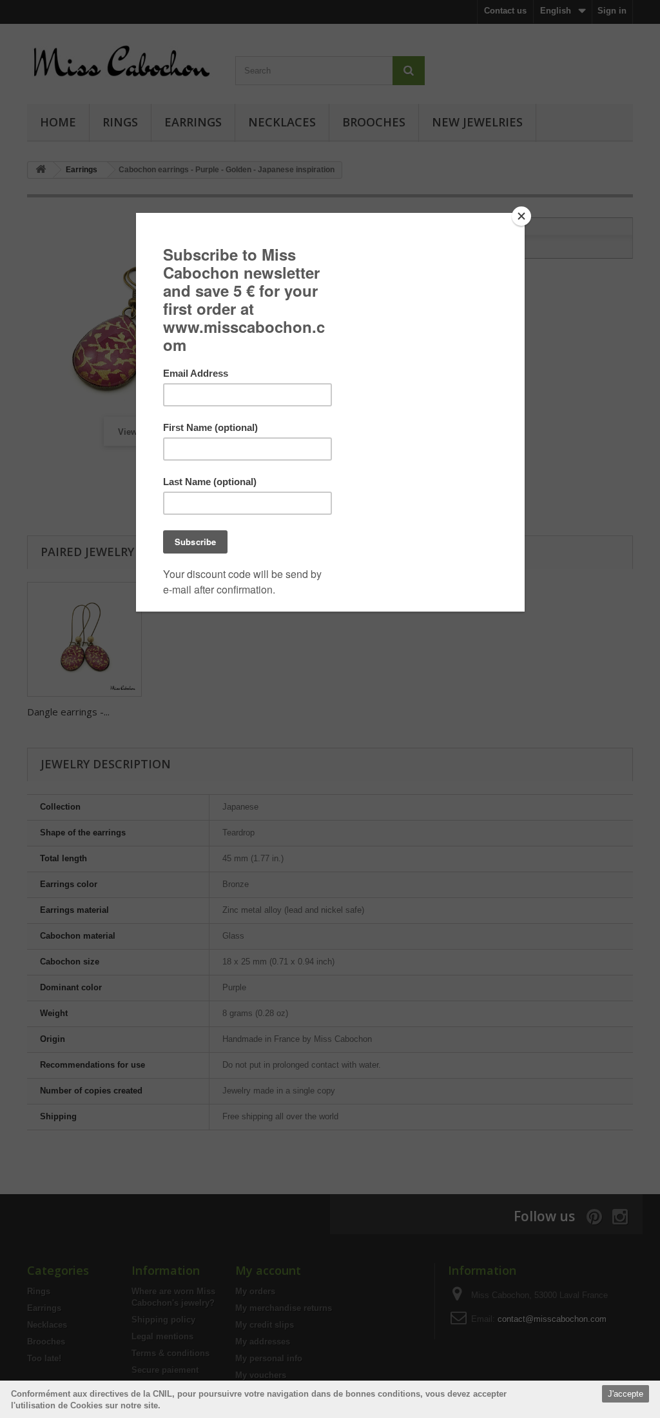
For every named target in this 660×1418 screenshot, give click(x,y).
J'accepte (625, 1394)
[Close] (521, 216)
